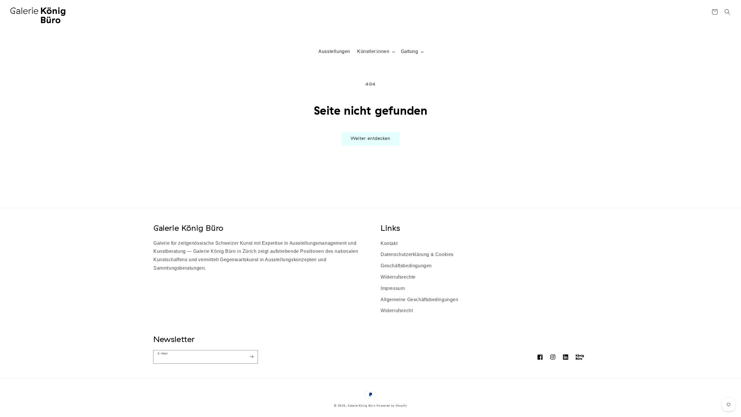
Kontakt (389, 243)
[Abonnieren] (251, 356)
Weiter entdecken (370, 138)
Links (390, 228)
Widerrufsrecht (397, 310)
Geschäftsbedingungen (406, 265)
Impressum (393, 288)
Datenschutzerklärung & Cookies (417, 254)
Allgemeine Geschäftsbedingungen (419, 299)
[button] (727, 12)
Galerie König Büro (188, 228)
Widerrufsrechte (398, 277)
